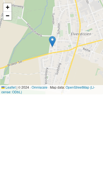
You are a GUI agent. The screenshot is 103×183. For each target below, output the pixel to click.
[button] (52, 41)
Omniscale (40, 87)
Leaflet (10, 87)
